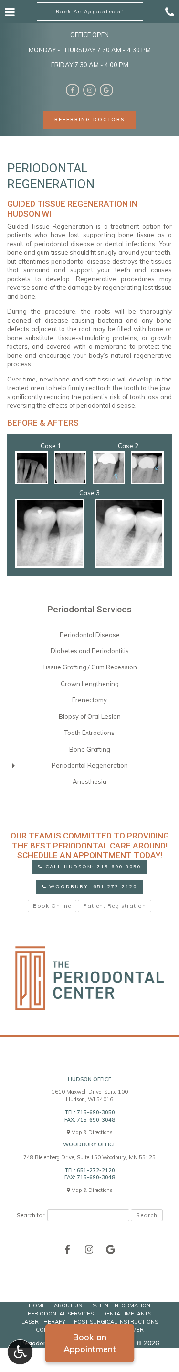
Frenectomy (89, 700)
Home (37, 1305)
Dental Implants (126, 1313)
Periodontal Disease (90, 634)
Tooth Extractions (89, 732)
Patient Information (120, 1305)
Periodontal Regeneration (90, 765)
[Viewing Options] (20, 1352)
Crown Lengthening (90, 683)
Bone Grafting (89, 749)
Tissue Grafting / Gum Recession (89, 667)
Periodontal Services (89, 609)
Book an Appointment (89, 1343)
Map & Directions (92, 1132)
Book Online (52, 905)
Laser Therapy (43, 1321)
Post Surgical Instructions (116, 1321)
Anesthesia (89, 781)
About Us (68, 1305)
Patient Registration (114, 905)
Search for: (31, 1215)
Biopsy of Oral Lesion (90, 716)
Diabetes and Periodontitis (90, 651)
